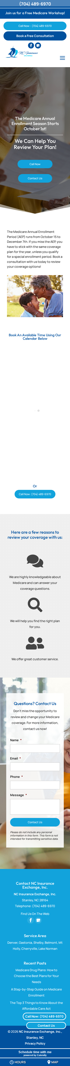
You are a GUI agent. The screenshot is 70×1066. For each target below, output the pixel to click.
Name (16, 740)
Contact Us (35, 178)
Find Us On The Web (35, 914)
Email (15, 758)
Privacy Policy (35, 1043)
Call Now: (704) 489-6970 (35, 494)
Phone (16, 777)
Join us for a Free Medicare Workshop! (35, 13)
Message (18, 795)
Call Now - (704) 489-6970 (35, 26)
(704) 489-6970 (35, 4)
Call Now (35, 164)
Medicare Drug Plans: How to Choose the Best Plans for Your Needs (36, 976)
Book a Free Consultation (35, 36)
